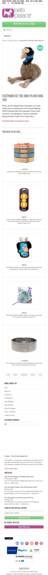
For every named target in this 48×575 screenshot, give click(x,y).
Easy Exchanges (10, 408)
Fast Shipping (8, 401)
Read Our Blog (24, 527)
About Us (7, 391)
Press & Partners (10, 412)
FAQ (5, 388)
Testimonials (8, 398)
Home (4, 40)
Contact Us (8, 394)
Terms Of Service (23, 571)
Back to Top (24, 568)
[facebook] (17, 544)
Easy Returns (8, 405)
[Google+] (32, 544)
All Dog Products (12, 40)
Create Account (9, 415)
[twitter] (22, 544)
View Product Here (10, 468)
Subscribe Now (24, 517)
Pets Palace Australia (23, 574)
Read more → (15, 483)
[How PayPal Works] (18, 553)
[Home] (16, 16)
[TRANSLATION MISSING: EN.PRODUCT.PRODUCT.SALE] (24, 67)
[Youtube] (27, 544)
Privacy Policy (33, 571)
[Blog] (41, 544)
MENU (7, 36)
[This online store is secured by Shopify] (35, 553)
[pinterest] (37, 544)
